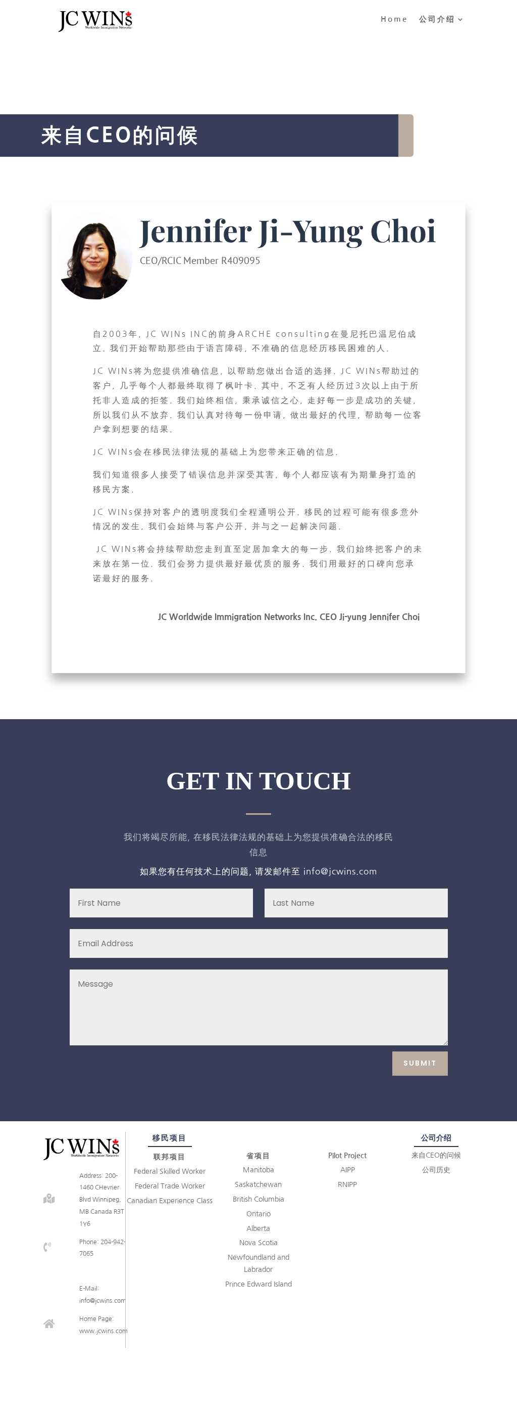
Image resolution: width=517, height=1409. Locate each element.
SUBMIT (420, 1063)
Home (394, 19)
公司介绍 (437, 19)
